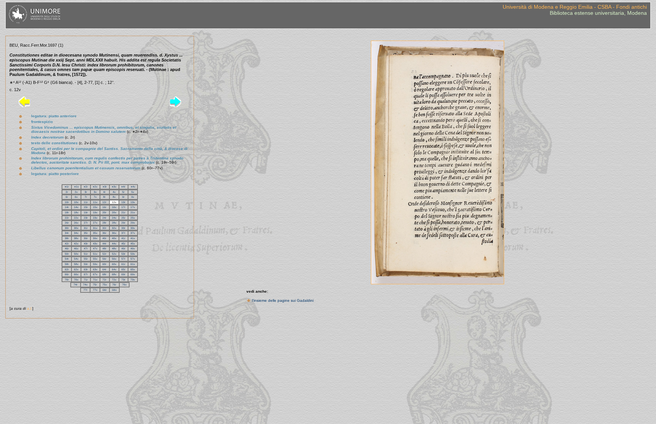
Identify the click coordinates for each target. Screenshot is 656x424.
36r (104, 233)
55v (95, 258)
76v (124, 284)
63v (95, 269)
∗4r (123, 186)
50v (76, 253)
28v (114, 222)
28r (104, 222)
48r (104, 248)
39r (86, 238)
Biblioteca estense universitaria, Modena (598, 13)
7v (95, 196)
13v (133, 202)
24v (114, 217)
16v (114, 207)
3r (86, 192)
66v (76, 274)
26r (67, 222)
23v (95, 217)
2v (76, 192)
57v (133, 258)
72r (104, 279)
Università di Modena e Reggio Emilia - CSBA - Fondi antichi (575, 7)
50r (67, 253)
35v (95, 233)
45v (133, 243)
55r (86, 258)
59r (86, 264)
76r (114, 284)
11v (95, 202)
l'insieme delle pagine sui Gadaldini (283, 300)
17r (123, 207)
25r (123, 217)
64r (104, 269)
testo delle (54, 143)
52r (104, 253)
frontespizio (42, 122)
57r (123, 258)
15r (86, 207)
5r (123, 192)
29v (133, 222)
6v (76, 196)
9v (132, 196)
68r (104, 274)
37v (133, 233)
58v (76, 264)
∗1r (67, 186)
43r (86, 243)
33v (133, 228)
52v (114, 253)
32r (104, 228)
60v (114, 264)
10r (67, 202)
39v (95, 238)
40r (104, 238)
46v (76, 248)
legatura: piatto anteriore (54, 116)
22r (67, 217)
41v (133, 238)
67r (86, 274)
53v (133, 253)
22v (76, 217)
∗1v (76, 186)
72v (114, 279)
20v (114, 212)
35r (86, 233)
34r (67, 233)
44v (114, 243)
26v (76, 222)
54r (67, 258)
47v (95, 248)
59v (95, 264)
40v (114, 238)
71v (95, 279)
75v (104, 284)
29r (123, 222)
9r (123, 196)
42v (76, 243)
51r (86, 253)
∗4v (133, 186)
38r (67, 238)
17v (133, 207)
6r (67, 196)
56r (104, 258)
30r (67, 228)
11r (86, 202)
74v (85, 284)
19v (95, 212)
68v (114, 274)
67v (95, 274)
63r (86, 269)
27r (86, 222)
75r (95, 284)
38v (76, 238)
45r (123, 243)
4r (104, 192)
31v (95, 228)
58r (67, 264)
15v (95, 207)
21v (133, 212)
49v (133, 248)
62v (76, 269)
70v (76, 279)
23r (86, 217)
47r (86, 248)
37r (123, 233)
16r (104, 207)
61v (133, 264)
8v (114, 196)
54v (76, 258)
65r (123, 269)
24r (104, 217)
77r (85, 289)
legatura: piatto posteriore (55, 174)
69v (133, 274)
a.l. (29, 308)
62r (67, 269)
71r (86, 279)
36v (114, 233)
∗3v (114, 186)
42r (67, 243)
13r (123, 202)
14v (76, 207)
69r (123, 274)
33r (123, 228)
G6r (104, 289)
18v (76, 212)
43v (95, 243)
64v (114, 269)
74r (75, 284)
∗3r (104, 186)
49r (123, 248)
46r (67, 248)
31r (86, 228)
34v (76, 233)
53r (123, 253)
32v (114, 228)
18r (67, 212)
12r (104, 202)
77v (95, 289)
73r (123, 279)
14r (67, 207)
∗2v (95, 186)
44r (104, 243)
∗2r (86, 186)
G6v (114, 289)
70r (67, 279)
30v (76, 228)
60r (104, 264)
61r (123, 264)
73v (133, 279)
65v (133, 269)
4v (114, 192)
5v (132, 192)
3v (95, 192)
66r (67, 274)
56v (114, 258)
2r (67, 192)
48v (114, 248)
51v (95, 253)
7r (86, 196)
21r (123, 212)
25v (133, 217)
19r (86, 212)
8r (104, 196)
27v (95, 222)
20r (104, 212)
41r (123, 238)
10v (76, 202)
